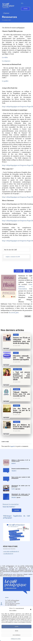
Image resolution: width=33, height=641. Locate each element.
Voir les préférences (16, 635)
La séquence (6, 61)
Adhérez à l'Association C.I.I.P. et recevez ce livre (21, 461)
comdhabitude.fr (8, 553)
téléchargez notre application (14, 575)
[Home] (9, 10)
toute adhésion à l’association (25, 287)
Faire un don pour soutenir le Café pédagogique (21, 478)
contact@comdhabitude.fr (11, 551)
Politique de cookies (16, 638)
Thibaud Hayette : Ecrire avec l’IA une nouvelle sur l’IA (21, 394)
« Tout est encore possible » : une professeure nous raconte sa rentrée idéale (21, 376)
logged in (12, 446)
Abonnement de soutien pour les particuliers (21, 486)
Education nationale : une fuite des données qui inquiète (21, 358)
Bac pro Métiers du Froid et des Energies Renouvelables (21, 426)
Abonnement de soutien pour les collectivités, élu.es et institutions (21, 495)
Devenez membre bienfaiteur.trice (20, 468)
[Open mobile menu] (22, 3)
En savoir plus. (14, 312)
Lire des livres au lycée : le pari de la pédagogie (21, 410)
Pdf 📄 (28, 271)
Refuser (16, 630)
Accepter (16, 626)
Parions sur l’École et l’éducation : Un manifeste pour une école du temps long (21, 340)
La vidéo (5, 57)
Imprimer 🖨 (18, 271)
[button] (30, 609)
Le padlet (5, 81)
